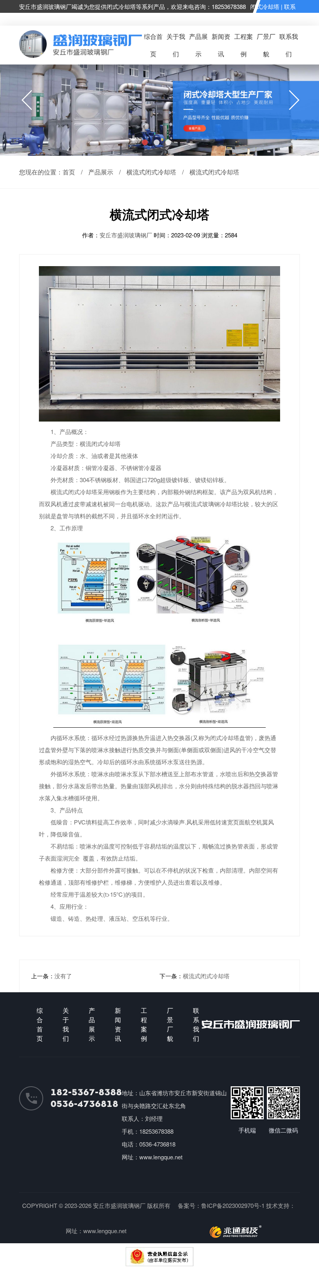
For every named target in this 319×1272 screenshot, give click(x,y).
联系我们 (288, 45)
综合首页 (153, 45)
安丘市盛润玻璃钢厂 (127, 235)
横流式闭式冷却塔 (151, 171)
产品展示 (198, 45)
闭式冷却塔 (264, 6)
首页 (69, 171)
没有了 (63, 976)
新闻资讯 (221, 45)
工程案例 (243, 45)
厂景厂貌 (266, 45)
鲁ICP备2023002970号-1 (233, 1205)
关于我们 (176, 45)
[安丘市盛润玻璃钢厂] (80, 55)
